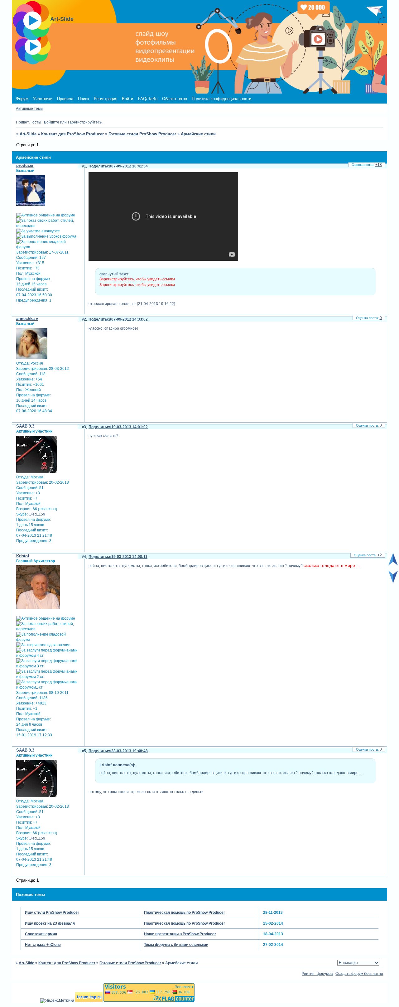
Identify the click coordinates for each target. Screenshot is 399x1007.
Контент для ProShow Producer (72, 134)
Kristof (22, 556)
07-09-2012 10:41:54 (129, 166)
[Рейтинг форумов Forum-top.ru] (89, 1000)
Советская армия (41, 934)
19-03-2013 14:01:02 (129, 427)
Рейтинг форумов (317, 973)
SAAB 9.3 (25, 426)
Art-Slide (28, 134)
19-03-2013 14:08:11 (129, 556)
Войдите (51, 122)
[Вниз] (393, 582)
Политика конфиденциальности (221, 98)
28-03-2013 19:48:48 (129, 751)
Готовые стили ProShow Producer (142, 134)
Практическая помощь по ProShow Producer (184, 912)
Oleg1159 (37, 514)
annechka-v (27, 318)
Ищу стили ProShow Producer (52, 912)
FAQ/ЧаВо (147, 98)
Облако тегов (174, 98)
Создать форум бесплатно (359, 973)
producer (25, 165)
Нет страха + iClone (43, 944)
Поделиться (100, 166)
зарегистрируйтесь (85, 122)
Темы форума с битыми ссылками (176, 944)
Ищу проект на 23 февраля (50, 923)
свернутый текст (114, 274)
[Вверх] (393, 564)
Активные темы (29, 108)
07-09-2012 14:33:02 (129, 319)
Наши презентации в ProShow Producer (180, 934)
